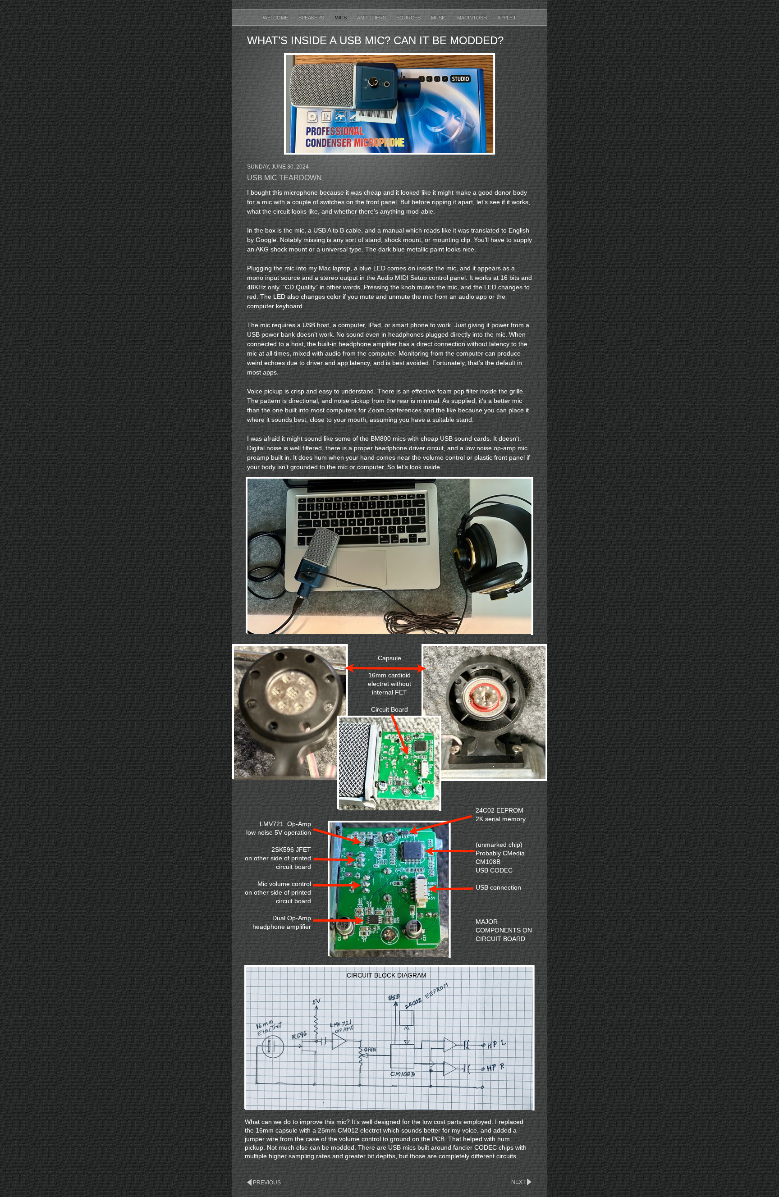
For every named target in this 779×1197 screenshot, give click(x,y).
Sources (409, 17)
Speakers (311, 17)
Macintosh (472, 17)
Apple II (507, 17)
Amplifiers (372, 17)
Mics (341, 17)
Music (439, 17)
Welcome (276, 17)
